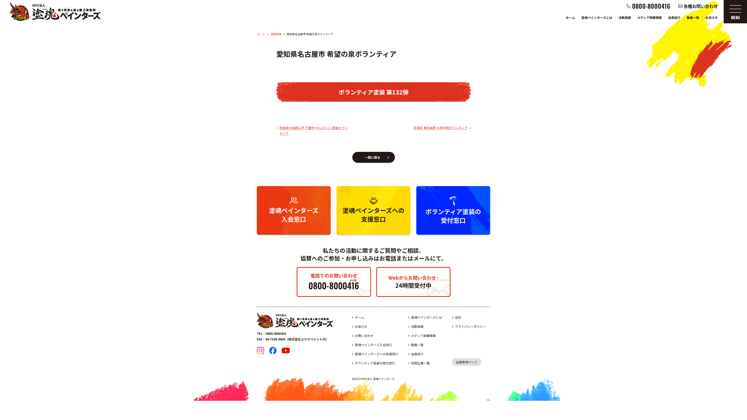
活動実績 (624, 17)
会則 (458, 317)
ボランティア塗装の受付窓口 (375, 363)
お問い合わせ (364, 335)
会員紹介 (674, 17)
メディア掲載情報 (649, 17)
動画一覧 (693, 17)
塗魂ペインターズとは (596, 17)
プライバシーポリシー (470, 326)
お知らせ (711, 17)
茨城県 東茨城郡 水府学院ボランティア (440, 127)
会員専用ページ (467, 362)
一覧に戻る (372, 157)
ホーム (570, 17)
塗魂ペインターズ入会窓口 (373, 344)
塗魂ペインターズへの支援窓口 (376, 354)
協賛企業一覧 (420, 363)
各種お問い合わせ (701, 6)
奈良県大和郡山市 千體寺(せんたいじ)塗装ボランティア (313, 130)
